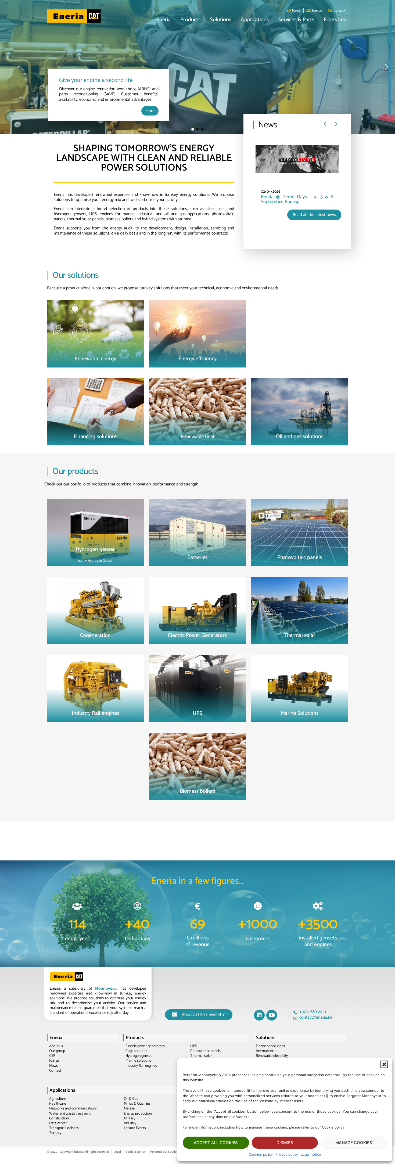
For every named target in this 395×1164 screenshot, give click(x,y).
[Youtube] (271, 1015)
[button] (384, 1064)
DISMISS (284, 1142)
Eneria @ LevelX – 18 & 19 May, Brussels (304, 199)
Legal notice (311, 1154)
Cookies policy (261, 1154)
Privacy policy (286, 1154)
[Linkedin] (259, 1015)
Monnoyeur (105, 988)
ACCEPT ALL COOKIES (216, 1142)
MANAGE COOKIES (353, 1142)
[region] (197, 67)
